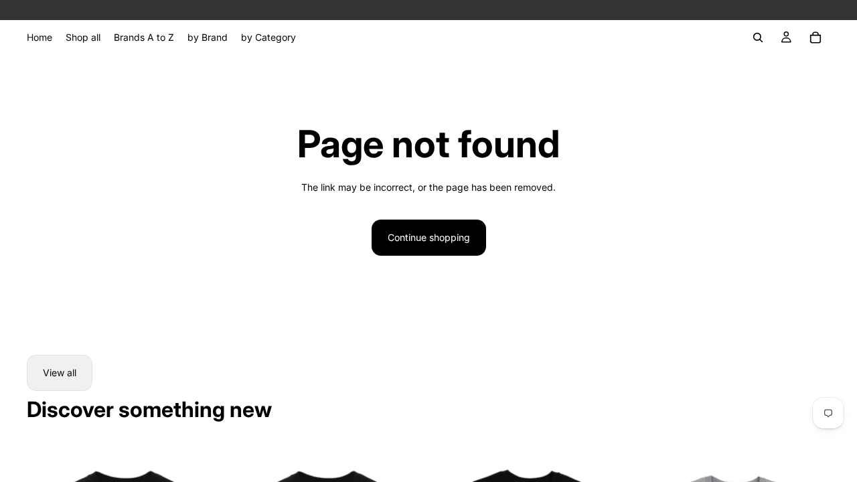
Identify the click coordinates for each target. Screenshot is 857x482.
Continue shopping (429, 237)
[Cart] (815, 37)
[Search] (758, 37)
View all (59, 372)
